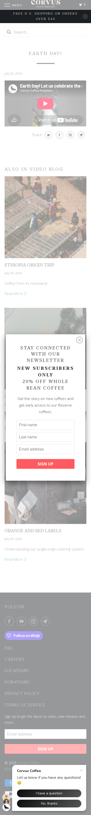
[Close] (79, 340)
